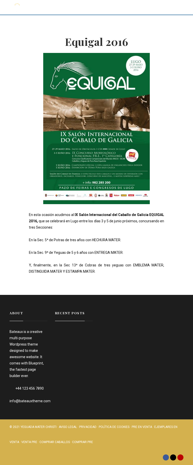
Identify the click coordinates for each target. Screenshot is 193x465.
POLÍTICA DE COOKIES (114, 427)
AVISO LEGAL (68, 427)
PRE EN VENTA (142, 427)
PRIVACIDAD (87, 427)
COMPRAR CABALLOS (54, 442)
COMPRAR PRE (82, 442)
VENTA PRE (29, 442)
